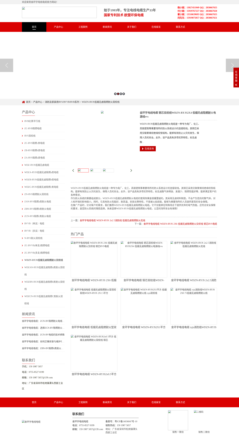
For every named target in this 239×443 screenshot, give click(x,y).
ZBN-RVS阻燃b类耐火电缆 (37, 209)
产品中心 (58, 27)
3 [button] (120, 93)
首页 (34, 27)
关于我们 (131, 27)
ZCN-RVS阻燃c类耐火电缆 (37, 216)
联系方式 (180, 27)
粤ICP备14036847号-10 (126, 421)
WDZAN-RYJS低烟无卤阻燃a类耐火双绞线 (44, 271)
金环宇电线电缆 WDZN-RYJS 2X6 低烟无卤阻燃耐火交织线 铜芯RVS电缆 (180, 224)
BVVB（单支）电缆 (34, 223)
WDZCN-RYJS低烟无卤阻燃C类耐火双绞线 (43, 300)
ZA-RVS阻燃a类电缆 (34, 157)
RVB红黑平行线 (32, 121)
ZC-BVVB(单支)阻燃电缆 (37, 245)
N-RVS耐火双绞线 (33, 238)
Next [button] (232, 65)
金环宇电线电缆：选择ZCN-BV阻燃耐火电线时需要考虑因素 (52, 328)
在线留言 (156, 27)
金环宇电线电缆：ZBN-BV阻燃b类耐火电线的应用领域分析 (52, 348)
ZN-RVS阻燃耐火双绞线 (36, 194)
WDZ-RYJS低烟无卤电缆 (36, 165)
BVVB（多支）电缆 (34, 231)
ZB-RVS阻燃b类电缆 (34, 150)
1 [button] (115, 93)
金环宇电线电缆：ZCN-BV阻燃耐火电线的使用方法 (48, 321)
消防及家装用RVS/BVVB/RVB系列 (62, 102)
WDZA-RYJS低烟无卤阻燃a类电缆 (41, 172)
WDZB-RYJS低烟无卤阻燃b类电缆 (41, 179)
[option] (119, 65)
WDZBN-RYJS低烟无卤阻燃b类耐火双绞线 (44, 285)
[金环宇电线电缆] (59, 11)
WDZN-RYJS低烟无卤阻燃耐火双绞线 (101, 102)
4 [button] (123, 93)
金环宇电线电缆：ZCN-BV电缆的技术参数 (43, 334)
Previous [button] (6, 65)
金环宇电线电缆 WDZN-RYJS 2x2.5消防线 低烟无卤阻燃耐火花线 (112, 220)
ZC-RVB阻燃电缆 (33, 128)
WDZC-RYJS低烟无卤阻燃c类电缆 (41, 187)
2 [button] (118, 93)
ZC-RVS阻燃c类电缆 (34, 143)
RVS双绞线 (29, 136)
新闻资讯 (107, 27)
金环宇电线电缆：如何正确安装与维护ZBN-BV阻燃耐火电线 (52, 341)
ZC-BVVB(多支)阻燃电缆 (37, 253)
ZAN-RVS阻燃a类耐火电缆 (37, 201)
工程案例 (82, 27)
